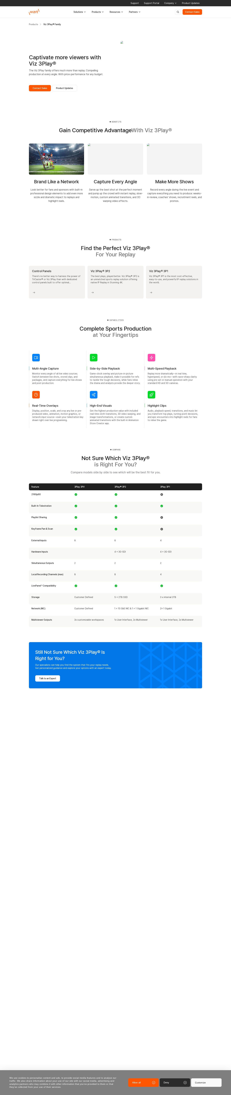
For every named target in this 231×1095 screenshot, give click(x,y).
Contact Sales (192, 12)
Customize (200, 1082)
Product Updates (191, 3)
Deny (166, 1082)
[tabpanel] (115, 282)
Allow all (136, 1082)
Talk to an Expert (47, 678)
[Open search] (178, 12)
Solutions (78, 12)
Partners (133, 12)
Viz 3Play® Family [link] (52, 24)
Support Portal (151, 3)
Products (96, 12)
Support (135, 3)
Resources (115, 12)
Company (169, 3)
